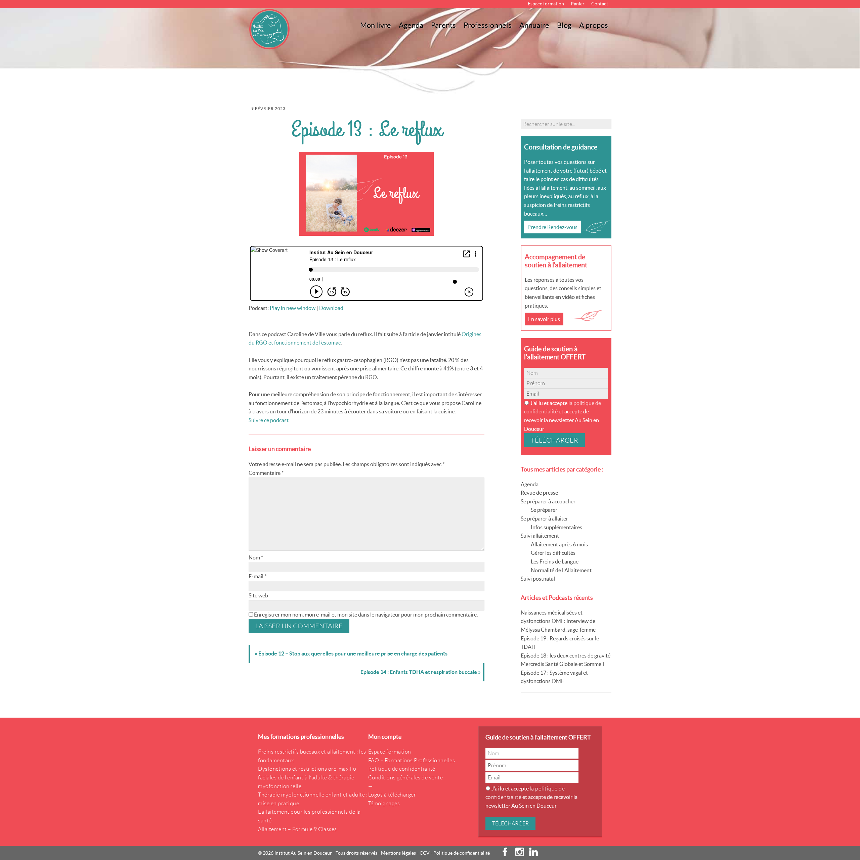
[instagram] (517, 854)
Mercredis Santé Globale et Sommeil (562, 664)
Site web (258, 595)
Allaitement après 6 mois (559, 544)
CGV (425, 853)
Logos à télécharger (392, 795)
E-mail (257, 576)
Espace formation (546, 3)
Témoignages (384, 803)
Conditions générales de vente (405, 777)
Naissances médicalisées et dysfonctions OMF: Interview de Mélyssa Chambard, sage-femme (558, 621)
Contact (599, 3)
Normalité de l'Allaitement (561, 570)
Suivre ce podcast (269, 420)
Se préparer (544, 510)
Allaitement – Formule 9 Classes (297, 829)
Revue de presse (539, 493)
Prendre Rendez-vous (552, 227)
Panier (578, 3)
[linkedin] (531, 854)
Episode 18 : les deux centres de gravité (565, 655)
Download (331, 308)
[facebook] (505, 854)
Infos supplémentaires (556, 527)
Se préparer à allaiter (544, 518)
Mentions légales (398, 853)
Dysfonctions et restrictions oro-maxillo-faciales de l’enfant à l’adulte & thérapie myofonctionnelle (308, 777)
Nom (256, 557)
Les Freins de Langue (554, 561)
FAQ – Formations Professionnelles (411, 760)
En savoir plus (544, 319)
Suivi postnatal (538, 579)
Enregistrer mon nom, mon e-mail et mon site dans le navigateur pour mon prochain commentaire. (366, 615)
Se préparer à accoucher (548, 501)
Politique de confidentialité (401, 769)
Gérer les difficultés (553, 553)
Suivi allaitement (540, 536)
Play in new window (292, 308)
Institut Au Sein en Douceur (270, 29)
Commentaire (266, 473)
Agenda (530, 484)
